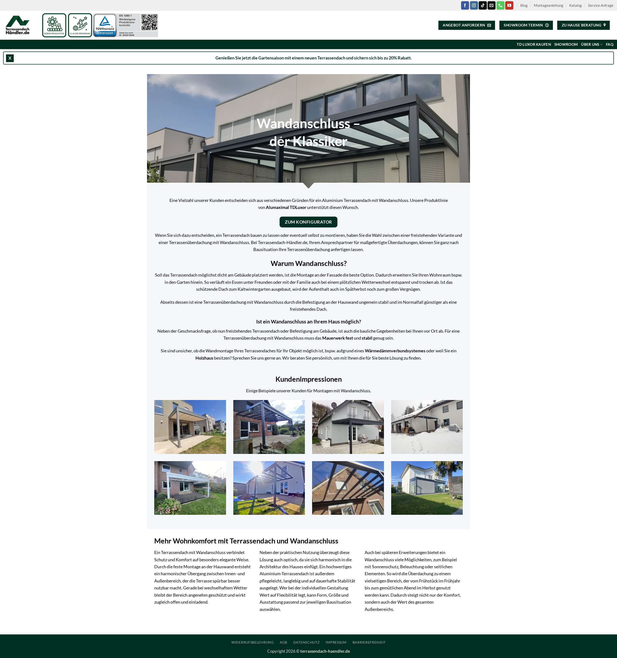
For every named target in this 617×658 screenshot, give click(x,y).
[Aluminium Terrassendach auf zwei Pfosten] (348, 427)
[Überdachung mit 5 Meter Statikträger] (190, 488)
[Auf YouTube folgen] (509, 5)
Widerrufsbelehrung (252, 642)
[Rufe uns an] (500, 5)
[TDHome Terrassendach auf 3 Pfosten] (269, 488)
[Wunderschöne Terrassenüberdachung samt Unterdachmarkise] (190, 427)
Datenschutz (306, 642)
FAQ (609, 44)
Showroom (566, 44)
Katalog (575, 5)
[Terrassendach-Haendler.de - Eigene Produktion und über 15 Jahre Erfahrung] (19, 25)
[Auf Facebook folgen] (465, 5)
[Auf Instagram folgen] (474, 5)
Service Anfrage (600, 5)
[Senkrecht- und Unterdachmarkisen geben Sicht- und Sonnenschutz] (427, 488)
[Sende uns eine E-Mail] (492, 5)
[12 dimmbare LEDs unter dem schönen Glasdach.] (348, 488)
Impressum (336, 642)
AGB (283, 642)
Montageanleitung (548, 5)
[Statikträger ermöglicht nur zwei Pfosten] (269, 427)
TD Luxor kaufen (534, 44)
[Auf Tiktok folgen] (483, 5)
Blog (524, 5)
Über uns (590, 44)
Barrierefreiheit (369, 642)
